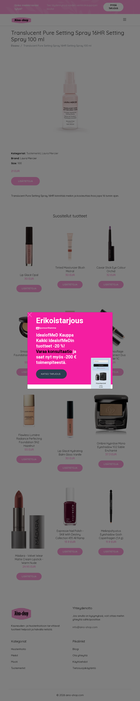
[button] (51, 374)
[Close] (29, 314)
